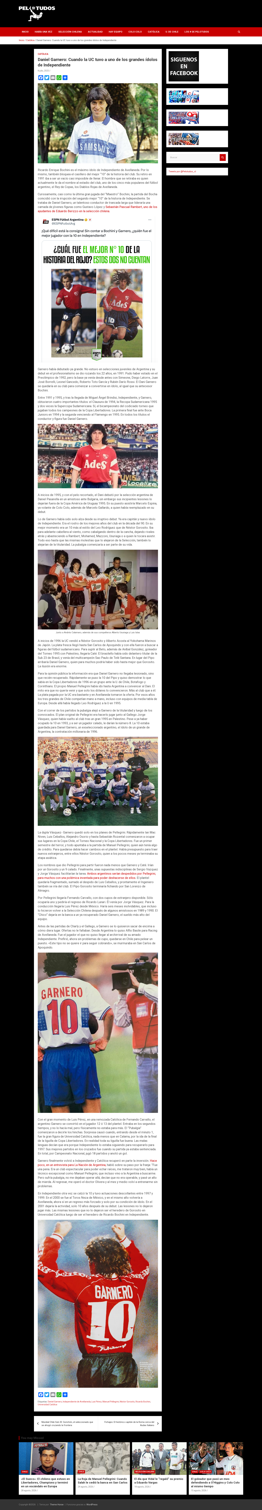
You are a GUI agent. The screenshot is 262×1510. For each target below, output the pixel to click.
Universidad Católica (47, 1404)
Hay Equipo (115, 31)
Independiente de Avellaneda (77, 1401)
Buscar (223, 157)
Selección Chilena (70, 31)
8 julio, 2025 (43, 70)
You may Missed (32, 1438)
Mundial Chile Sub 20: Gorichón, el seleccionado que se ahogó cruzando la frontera (67, 1424)
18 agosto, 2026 (142, 1486)
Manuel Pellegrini (110, 1401)
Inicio (25, 31)
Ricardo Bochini (143, 1401)
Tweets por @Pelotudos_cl (182, 171)
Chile (24, 1472)
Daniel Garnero (55, 1401)
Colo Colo (135, 31)
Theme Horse (57, 1504)
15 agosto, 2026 (198, 1490)
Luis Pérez (97, 1401)
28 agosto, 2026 (28, 1490)
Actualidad (95, 31)
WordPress (91, 1504)
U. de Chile (172, 31)
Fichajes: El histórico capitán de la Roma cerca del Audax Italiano (129, 1424)
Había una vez (43, 31)
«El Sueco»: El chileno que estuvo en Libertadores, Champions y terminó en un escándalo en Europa (45, 1482)
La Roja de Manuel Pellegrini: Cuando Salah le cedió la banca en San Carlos (102, 1480)
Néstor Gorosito (127, 1401)
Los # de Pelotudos (197, 31)
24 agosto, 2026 (85, 1486)
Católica (154, 31)
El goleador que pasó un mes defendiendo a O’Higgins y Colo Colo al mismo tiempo (215, 1482)
